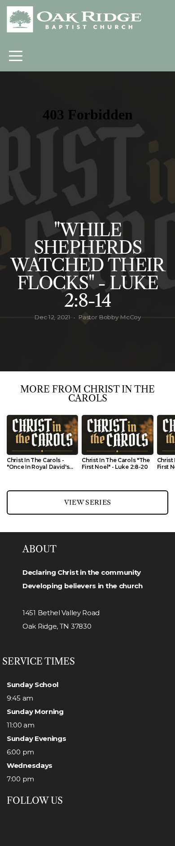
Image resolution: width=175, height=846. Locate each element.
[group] (42, 446)
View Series (87, 502)
